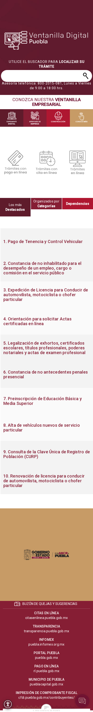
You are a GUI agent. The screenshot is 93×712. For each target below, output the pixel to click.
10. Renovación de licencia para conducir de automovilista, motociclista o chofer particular (44, 481)
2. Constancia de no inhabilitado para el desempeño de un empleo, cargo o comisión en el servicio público (42, 268)
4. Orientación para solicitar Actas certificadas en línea (37, 321)
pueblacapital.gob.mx (46, 684)
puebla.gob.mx (46, 658)
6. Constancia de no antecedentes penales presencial (45, 374)
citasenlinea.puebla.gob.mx (46, 618)
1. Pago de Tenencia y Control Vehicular (43, 241)
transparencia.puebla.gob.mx (46, 631)
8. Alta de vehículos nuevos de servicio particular (41, 427)
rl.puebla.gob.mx (46, 671)
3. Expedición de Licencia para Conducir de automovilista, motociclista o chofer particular (45, 295)
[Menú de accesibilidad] (8, 704)
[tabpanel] (46, 361)
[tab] (15, 207)
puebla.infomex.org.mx (46, 644)
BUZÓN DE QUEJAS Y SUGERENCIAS (49, 604)
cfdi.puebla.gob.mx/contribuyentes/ (46, 697)
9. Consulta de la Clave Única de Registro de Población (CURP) (46, 454)
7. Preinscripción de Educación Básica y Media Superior (42, 401)
